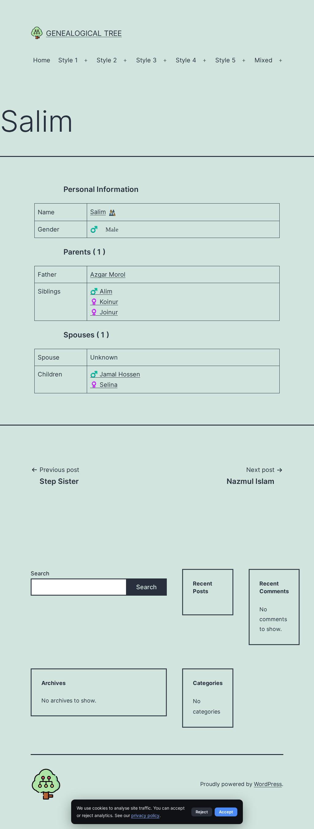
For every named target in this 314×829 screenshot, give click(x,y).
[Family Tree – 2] (112, 212)
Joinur (104, 312)
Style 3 (146, 60)
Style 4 (186, 60)
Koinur (104, 302)
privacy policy (145, 815)
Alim (101, 291)
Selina (103, 384)
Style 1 (68, 60)
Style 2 (107, 60)
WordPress (268, 784)
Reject (202, 811)
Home (41, 60)
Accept (226, 811)
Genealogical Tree (84, 33)
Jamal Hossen (115, 374)
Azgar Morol (107, 274)
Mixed (263, 60)
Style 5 (225, 60)
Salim (98, 212)
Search (40, 573)
